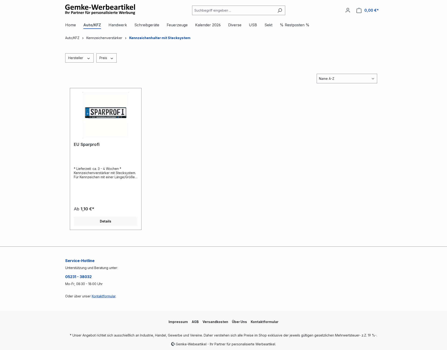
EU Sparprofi (87, 144)
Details (105, 221)
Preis (103, 58)
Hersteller (76, 58)
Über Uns (239, 322)
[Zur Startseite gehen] (100, 9)
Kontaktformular (103, 296)
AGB (195, 322)
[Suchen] (279, 10)
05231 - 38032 (78, 276)
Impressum (178, 322)
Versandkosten (215, 322)
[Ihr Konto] (347, 10)
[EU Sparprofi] (106, 115)
